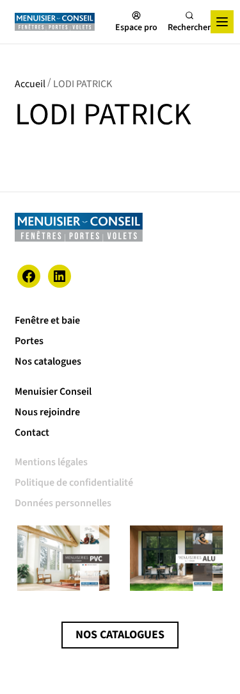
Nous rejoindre (47, 412)
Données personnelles (63, 503)
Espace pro (136, 27)
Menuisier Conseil (53, 391)
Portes (29, 341)
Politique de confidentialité (74, 482)
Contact (32, 432)
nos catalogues (120, 635)
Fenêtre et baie (47, 320)
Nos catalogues (48, 361)
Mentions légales (51, 462)
